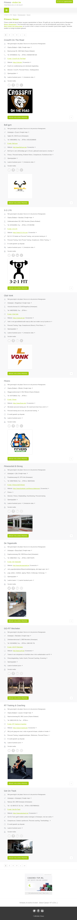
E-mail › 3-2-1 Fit (12, 229)
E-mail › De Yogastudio (14, 562)
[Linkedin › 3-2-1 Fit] (17, 255)
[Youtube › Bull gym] (21, 170)
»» (24, 35)
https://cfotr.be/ (17, 62)
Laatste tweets (13, 580)
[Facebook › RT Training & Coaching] (13, 750)
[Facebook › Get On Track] (13, 836)
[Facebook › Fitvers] (13, 426)
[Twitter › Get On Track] (9, 836)
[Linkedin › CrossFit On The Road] (17, 85)
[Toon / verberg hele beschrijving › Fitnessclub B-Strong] (40, 492)
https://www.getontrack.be (20, 813)
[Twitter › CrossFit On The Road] (9, 85)
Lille (16, 473)
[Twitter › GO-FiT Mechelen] (9, 673)
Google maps (27, 47)
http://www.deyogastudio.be (21, 565)
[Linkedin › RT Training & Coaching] (17, 750)
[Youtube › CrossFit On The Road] (21, 85)
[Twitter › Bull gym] (9, 170)
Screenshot (27, 62)
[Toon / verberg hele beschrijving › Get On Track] (40, 817)
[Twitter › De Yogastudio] (9, 588)
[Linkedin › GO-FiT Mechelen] (17, 673)
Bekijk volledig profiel (18, 117)
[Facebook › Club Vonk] (13, 340)
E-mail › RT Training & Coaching (17, 724)
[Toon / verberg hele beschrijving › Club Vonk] (40, 322)
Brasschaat (18, 550)
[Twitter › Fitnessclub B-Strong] (9, 511)
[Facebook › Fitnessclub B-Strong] (13, 511)
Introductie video (29, 77)
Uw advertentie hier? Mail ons (38, 893)
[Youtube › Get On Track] (21, 836)
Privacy (42, 916)
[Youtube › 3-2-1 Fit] (21, 255)
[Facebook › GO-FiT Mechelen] (13, 673)
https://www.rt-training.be (20, 728)
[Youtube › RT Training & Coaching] (21, 750)
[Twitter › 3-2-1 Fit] (9, 255)
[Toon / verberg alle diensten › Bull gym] (40, 155)
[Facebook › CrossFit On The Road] (13, 85)
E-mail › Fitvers (12, 399)
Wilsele (20, 388)
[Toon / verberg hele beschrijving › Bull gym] (40, 151)
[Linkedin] (42, 910)
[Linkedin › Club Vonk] (17, 340)
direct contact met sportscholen (13, 26)
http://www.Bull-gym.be (19, 147)
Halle (19, 47)
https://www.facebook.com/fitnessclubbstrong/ (26, 488)
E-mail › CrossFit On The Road (16, 58)
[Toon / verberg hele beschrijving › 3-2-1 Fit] (40, 236)
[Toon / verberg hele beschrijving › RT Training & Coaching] (40, 731)
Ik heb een (64, 1)
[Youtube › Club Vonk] (21, 340)
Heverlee (20, 217)
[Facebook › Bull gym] (13, 170)
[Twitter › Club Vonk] (9, 340)
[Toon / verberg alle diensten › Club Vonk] (40, 325)
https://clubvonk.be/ (19, 318)
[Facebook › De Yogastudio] (13, 588)
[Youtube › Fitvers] (21, 426)
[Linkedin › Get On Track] (17, 836)
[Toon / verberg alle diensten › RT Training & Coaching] (40, 735)
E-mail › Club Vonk (13, 314)
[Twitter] (34, 910)
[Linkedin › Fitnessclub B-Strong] (17, 511)
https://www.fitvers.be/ (19, 403)
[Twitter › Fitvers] (9, 426)
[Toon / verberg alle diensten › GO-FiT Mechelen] (40, 658)
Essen (17, 132)
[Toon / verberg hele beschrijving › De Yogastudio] (40, 569)
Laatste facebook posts (15, 77)
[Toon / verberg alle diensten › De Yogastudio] (40, 573)
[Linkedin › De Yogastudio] (17, 588)
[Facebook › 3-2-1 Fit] (13, 255)
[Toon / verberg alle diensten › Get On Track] (40, 821)
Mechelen (18, 635)
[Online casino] (40, 874)
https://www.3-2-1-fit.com (20, 232)
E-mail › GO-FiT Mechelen (15, 647)
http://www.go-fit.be (18, 651)
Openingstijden (13, 73)
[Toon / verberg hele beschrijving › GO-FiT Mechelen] (40, 655)
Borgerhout (18, 303)
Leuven (20, 713)
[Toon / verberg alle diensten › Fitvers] (40, 411)
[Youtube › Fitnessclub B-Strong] (21, 511)
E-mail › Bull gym (13, 143)
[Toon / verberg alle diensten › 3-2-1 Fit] (40, 240)
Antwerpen (11, 132)
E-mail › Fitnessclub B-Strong (16, 485)
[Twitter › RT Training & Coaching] (9, 750)
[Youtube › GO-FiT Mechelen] (21, 673)
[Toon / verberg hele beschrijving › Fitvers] (40, 407)
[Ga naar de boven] (71, 117)
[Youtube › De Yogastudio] (21, 588)
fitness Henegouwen (10, 24)
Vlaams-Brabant (12, 47)
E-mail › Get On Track (14, 809)
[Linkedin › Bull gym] (17, 170)
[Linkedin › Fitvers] (17, 426)
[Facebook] (38, 910)
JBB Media (36, 916)
